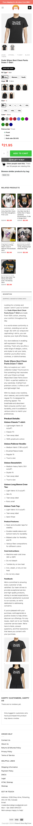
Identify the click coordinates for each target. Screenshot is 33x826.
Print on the (6, 129)
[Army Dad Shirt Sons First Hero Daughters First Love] (8, 200)
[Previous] (4, 28)
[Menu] (2, 7)
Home (3, 55)
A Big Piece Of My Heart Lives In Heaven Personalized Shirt (8, 247)
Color (3, 114)
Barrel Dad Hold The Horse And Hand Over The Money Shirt (8, 279)
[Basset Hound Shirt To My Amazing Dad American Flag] (24, 234)
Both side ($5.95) (12, 138)
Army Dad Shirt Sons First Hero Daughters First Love (8, 213)
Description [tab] (7, 294)
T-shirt (20, 55)
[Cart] (30, 7)
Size (3, 101)
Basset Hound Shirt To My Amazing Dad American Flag (24, 246)
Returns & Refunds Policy (11, 748)
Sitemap (4, 786)
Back (8, 135)
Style (4, 81)
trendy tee (5, 175)
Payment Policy (7, 771)
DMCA (3, 775)
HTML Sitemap (7, 782)
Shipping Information (9, 767)
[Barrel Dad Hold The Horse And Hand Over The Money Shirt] (8, 266)
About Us (5, 744)
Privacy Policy (6, 751)
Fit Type (4, 72)
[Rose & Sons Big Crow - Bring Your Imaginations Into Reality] (15, 7)
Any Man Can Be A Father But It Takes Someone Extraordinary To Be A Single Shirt (24, 214)
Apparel (11, 55)
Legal (3, 778)
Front (8, 132)
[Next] (28, 28)
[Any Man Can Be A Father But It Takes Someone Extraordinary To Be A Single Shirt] (24, 200)
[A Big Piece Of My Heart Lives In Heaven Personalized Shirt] (8, 234)
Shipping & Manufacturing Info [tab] (14, 298)
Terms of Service (7, 755)
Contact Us (5, 740)
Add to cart (20, 153)
